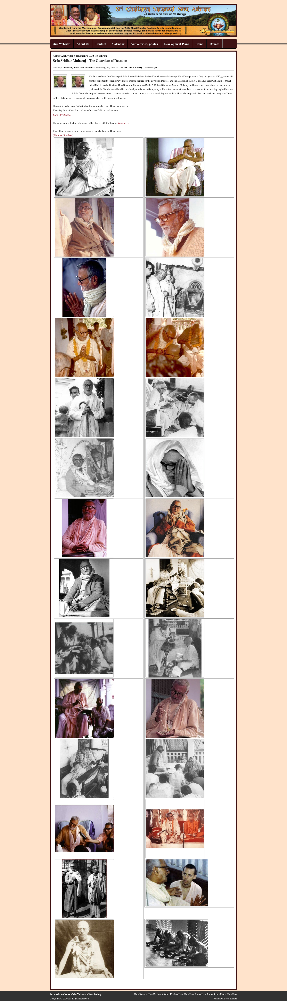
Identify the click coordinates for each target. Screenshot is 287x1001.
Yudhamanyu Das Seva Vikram (77, 67)
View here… (124, 122)
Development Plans (176, 44)
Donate (214, 44)
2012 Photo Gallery (133, 67)
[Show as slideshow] (63, 135)
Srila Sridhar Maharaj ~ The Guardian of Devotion (90, 60)
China (199, 44)
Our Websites (61, 44)
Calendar (118, 44)
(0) (155, 67)
